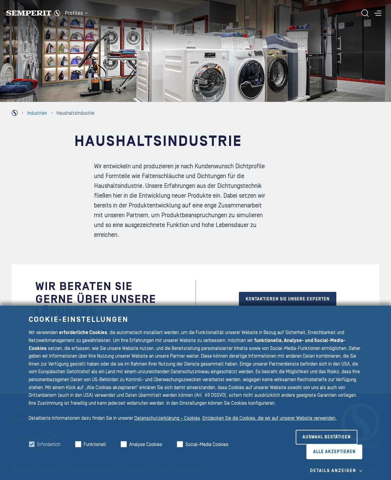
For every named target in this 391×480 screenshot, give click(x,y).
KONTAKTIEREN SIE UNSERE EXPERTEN (288, 299)
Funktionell (95, 444)
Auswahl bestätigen (326, 437)
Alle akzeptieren (334, 451)
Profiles (74, 13)
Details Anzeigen (333, 470)
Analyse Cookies (145, 444)
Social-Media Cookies (206, 444)
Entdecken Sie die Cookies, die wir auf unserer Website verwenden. (270, 418)
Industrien (37, 113)
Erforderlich (48, 444)
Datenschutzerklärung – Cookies (167, 418)
